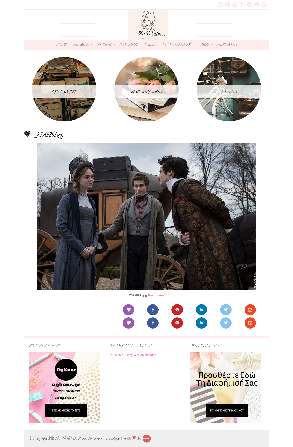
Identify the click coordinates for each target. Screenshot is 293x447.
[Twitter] (225, 309)
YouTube (256, 4)
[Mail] (250, 309)
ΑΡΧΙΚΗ (60, 44)
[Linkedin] (201, 309)
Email (264, 4)
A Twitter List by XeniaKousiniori (133, 355)
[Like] (128, 309)
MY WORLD (105, 44)
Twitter (220, 4)
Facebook (227, 4)
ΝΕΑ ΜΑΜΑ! (128, 44)
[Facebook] (153, 309)
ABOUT (206, 44)
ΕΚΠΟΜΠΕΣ (81, 44)
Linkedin (249, 4)
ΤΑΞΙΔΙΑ (150, 44)
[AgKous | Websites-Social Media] (146, 438)
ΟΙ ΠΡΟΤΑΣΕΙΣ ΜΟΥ (178, 44)
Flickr (242, 4)
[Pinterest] (177, 309)
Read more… (157, 295)
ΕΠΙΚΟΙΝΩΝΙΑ (228, 44)
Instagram (234, 4)
